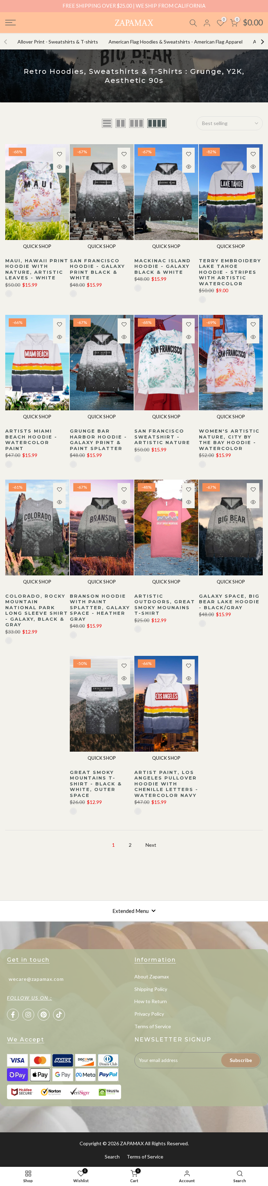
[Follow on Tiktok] (59, 1015)
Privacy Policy (149, 1014)
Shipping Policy (150, 989)
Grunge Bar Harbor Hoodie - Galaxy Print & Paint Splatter (98, 439)
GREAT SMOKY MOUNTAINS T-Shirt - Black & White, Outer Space (96, 783)
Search (112, 1157)
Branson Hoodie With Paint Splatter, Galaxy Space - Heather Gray (100, 607)
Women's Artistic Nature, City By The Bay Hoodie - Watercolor (229, 439)
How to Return (150, 1001)
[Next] (262, 42)
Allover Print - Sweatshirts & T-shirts (57, 42)
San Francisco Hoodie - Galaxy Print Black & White (97, 269)
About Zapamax (151, 976)
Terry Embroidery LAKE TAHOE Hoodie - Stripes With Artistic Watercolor (230, 272)
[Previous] (6, 42)
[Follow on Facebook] (13, 1015)
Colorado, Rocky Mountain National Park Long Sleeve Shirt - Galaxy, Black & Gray (36, 610)
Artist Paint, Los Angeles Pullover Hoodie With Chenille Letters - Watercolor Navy (166, 783)
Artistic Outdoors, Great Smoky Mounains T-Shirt (164, 604)
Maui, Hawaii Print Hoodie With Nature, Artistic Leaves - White (36, 269)
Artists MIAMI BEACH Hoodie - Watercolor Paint (31, 439)
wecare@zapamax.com (36, 979)
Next (151, 845)
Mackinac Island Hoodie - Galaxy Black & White (162, 266)
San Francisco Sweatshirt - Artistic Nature (162, 436)
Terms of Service (152, 1026)
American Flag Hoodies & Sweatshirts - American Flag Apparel (176, 42)
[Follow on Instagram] (28, 1015)
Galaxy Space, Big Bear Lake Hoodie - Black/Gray (229, 601)
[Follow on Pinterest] (44, 1015)
